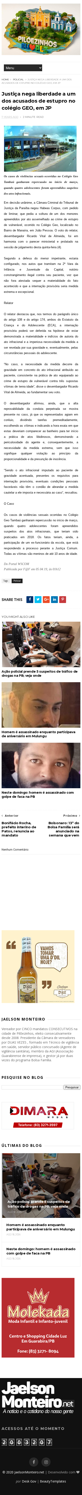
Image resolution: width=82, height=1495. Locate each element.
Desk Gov (29, 1481)
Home (5, 79)
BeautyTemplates (53, 1481)
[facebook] (33, 1462)
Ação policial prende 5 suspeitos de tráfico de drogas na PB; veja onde (40, 673)
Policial (18, 79)
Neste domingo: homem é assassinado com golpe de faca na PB (38, 795)
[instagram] (46, 1462)
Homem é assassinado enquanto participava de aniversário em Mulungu (38, 734)
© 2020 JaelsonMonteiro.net (23, 1472)
